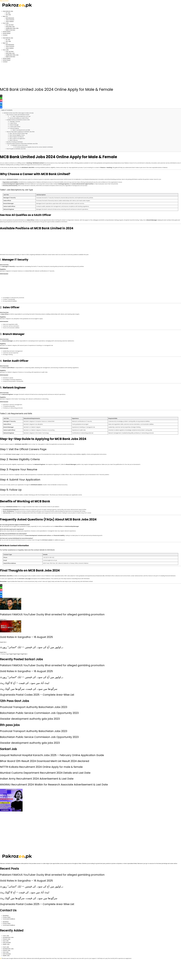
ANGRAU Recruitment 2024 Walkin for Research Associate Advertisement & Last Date (54, 784)
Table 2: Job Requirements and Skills (21, 130)
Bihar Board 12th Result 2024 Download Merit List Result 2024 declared (44, 761)
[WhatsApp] (90, 98)
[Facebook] (90, 103)
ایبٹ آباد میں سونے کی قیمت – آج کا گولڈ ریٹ (24, 683)
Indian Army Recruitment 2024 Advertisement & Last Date (36, 778)
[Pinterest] (90, 100)
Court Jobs (6, 936)
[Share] (90, 107)
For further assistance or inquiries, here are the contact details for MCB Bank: (34, 147)
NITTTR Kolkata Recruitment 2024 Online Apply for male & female (41, 767)
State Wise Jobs (10, 26)
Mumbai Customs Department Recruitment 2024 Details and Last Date (45, 773)
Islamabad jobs (10, 18)
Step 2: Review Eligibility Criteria (17, 135)
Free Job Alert (10, 25)
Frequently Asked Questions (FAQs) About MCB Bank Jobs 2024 (22, 143)
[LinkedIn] (90, 105)
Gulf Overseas (7, 942)
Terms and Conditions (9, 919)
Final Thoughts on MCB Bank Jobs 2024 (16, 148)
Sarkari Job (8, 749)
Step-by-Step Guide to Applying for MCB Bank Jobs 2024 (21, 131)
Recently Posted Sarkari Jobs (21, 659)
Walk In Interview (10, 30)
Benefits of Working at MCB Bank (15, 142)
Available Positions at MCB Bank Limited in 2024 (18, 119)
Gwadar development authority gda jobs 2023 (30, 719)
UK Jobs (8, 13)
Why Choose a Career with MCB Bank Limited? (18, 114)
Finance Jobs (6, 939)
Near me (5, 16)
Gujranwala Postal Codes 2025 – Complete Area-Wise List (37, 695)
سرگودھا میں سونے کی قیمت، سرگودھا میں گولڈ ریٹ (28, 689)
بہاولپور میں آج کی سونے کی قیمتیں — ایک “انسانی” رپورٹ (31, 647)
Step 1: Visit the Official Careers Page (18, 133)
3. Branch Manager (14, 125)
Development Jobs (8, 937)
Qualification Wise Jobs (12, 28)
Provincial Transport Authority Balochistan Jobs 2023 (33, 707)
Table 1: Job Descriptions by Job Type (21, 116)
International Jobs (8, 11)
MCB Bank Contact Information (20, 145)
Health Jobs (6, 944)
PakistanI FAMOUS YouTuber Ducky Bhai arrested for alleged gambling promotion (52, 614)
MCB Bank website (47, 540)
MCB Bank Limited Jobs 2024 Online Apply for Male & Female (19, 113)
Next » (26, 654)
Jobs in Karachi (10, 20)
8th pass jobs (10, 725)
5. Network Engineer (14, 128)
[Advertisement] (90, 74)
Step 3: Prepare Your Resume (16, 137)
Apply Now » (3, 619)
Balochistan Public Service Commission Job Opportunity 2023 (39, 713)
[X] (90, 96)
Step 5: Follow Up (13, 140)
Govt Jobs (6, 23)
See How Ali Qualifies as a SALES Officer (19, 118)
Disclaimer (6, 915)
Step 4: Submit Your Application (17, 138)
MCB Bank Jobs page (25, 578)
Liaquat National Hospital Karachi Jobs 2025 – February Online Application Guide (52, 755)
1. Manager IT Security (14, 121)
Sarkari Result (6, 33)
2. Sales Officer (13, 123)
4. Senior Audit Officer (14, 126)
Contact (5, 35)
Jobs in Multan (10, 21)
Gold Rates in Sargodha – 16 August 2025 (26, 637)
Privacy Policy (6, 917)
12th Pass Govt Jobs (14, 701)
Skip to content (4, 1)
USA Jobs (8, 14)
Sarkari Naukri (6, 32)
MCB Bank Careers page (12, 454)
